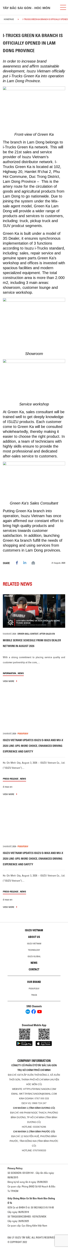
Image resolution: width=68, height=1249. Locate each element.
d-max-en (7, 786)
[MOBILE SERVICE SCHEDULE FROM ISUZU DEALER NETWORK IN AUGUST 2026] (34, 611)
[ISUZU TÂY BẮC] (28, 7)
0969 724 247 (39, 1103)
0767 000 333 (42, 1098)
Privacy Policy (15, 1168)
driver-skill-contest (28, 633)
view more (9, 681)
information (9, 673)
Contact (34, 969)
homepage (9, 19)
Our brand (34, 982)
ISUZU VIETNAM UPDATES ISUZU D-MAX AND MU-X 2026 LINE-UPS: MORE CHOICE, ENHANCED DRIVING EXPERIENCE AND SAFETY (33, 745)
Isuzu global (34, 956)
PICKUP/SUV (23, 733)
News (21, 673)
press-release (10, 778)
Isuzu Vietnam (34, 930)
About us (34, 937)
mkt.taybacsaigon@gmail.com (38, 1093)
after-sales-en (47, 633)
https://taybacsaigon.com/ (39, 1089)
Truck (34, 995)
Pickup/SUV (34, 988)
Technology (34, 950)
